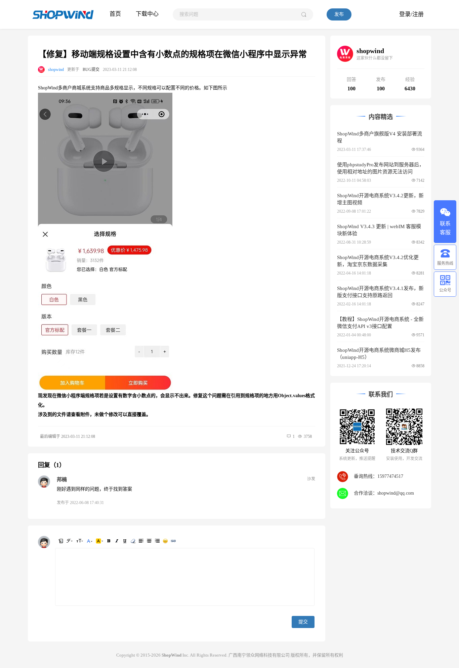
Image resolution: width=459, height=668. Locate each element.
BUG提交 (91, 69)
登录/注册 (411, 14)
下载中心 (147, 14)
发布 (339, 14)
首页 (115, 14)
